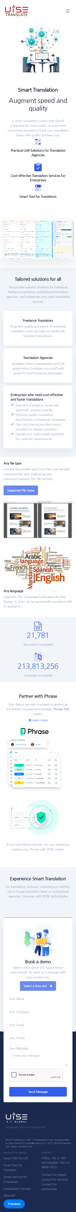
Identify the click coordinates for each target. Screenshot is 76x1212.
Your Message (18, 1048)
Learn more (39, 720)
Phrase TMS (61, 709)
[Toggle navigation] (68, 11)
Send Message (38, 1091)
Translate (14, 1204)
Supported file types (20, 490)
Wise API (9, 1195)
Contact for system (54, 1174)
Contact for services (55, 1179)
